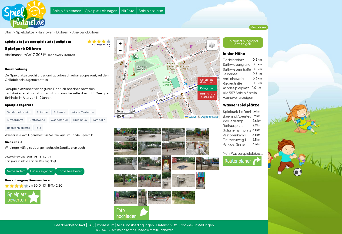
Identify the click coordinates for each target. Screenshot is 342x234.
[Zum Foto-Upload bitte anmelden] (131, 212)
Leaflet (192, 116)
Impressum (105, 225)
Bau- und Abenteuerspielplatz (246, 116)
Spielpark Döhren (85, 32)
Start (9, 32)
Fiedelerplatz (233, 60)
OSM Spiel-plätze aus (207, 95)
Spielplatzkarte (151, 11)
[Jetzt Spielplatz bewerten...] (22, 196)
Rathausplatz (233, 125)
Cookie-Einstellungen (196, 225)
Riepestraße (232, 83)
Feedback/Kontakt (69, 225)
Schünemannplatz (237, 130)
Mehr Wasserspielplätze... (243, 153)
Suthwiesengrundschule (242, 64)
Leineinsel (230, 74)
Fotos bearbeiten (70, 171)
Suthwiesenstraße (237, 69)
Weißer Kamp (233, 121)
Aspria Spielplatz (236, 88)
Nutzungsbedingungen (135, 225)
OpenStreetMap (209, 116)
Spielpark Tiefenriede (240, 111)
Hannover (45, 32)
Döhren (62, 32)
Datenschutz (166, 225)
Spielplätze (25, 32)
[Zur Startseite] (24, 14)
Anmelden (258, 27)
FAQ (91, 225)
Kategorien (207, 88)
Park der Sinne (234, 144)
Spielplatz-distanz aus (207, 81)
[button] (167, 78)
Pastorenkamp (234, 135)
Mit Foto (127, 11)
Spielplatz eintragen (101, 11)
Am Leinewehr (234, 78)
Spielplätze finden (67, 11)
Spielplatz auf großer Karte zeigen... (243, 42)
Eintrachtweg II (234, 140)
